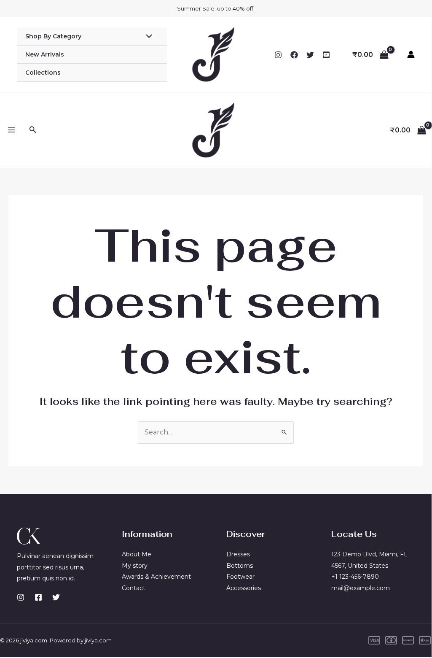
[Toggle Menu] (146, 37)
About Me (136, 554)
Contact (133, 588)
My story (135, 565)
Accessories (243, 588)
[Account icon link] (411, 54)
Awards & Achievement (156, 576)
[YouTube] (326, 55)
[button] (33, 129)
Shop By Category (53, 36)
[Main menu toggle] (11, 130)
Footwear (240, 576)
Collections (43, 72)
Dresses (238, 554)
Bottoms (239, 565)
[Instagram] (278, 55)
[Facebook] (294, 55)
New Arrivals (44, 54)
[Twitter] (310, 55)
